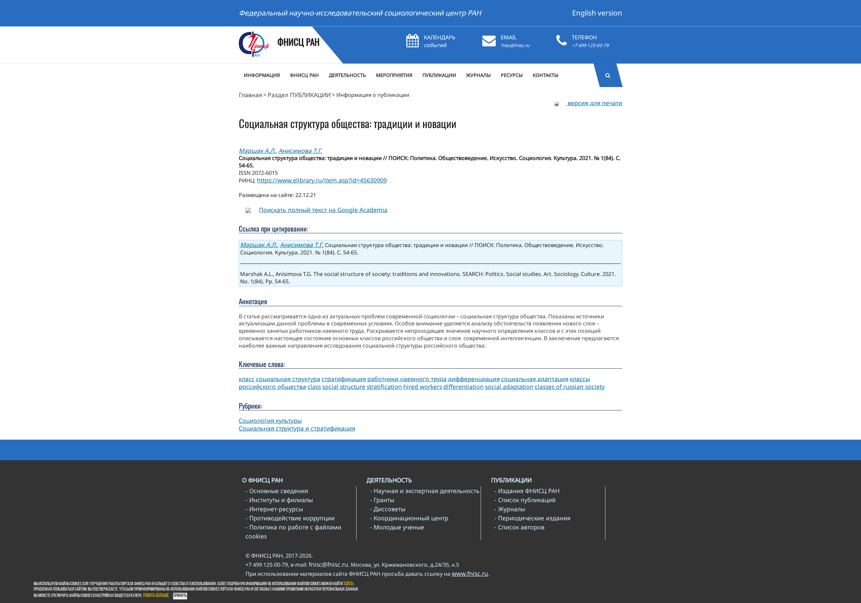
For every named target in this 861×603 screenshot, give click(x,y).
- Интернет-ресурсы (274, 509)
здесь (348, 584)
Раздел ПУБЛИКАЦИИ (299, 95)
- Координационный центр (409, 518)
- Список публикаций (525, 500)
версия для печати (594, 103)
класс (247, 379)
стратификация (344, 379)
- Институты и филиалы (279, 500)
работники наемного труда (407, 379)
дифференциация (474, 379)
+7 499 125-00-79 (590, 45)
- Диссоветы (387, 509)
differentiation (463, 387)
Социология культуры (270, 420)
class (314, 387)
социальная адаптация (534, 379)
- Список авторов (519, 527)
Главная (250, 95)
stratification (384, 387)
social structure (343, 387)
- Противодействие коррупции (290, 518)
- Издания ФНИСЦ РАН (527, 491)
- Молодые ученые (397, 527)
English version (597, 12)
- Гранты (382, 500)
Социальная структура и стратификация (297, 428)
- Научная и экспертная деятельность (425, 491)
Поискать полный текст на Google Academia (323, 210)
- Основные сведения (277, 491)
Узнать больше (156, 595)
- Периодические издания (532, 518)
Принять (180, 595)
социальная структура (288, 379)
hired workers (422, 387)
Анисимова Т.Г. (300, 151)
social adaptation (509, 387)
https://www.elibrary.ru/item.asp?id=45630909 (322, 180)
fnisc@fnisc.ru (515, 45)
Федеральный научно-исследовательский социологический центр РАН (360, 12)
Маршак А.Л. (257, 151)
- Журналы (509, 509)
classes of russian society (570, 387)
